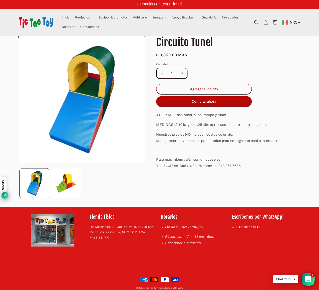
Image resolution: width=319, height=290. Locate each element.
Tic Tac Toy (152, 288)
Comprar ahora (204, 101)
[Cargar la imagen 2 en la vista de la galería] (66, 183)
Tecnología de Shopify (171, 288)
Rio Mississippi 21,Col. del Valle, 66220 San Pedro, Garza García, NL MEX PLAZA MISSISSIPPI (122, 232)
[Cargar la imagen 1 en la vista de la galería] (34, 183)
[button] (84, 17)
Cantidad (162, 64)
